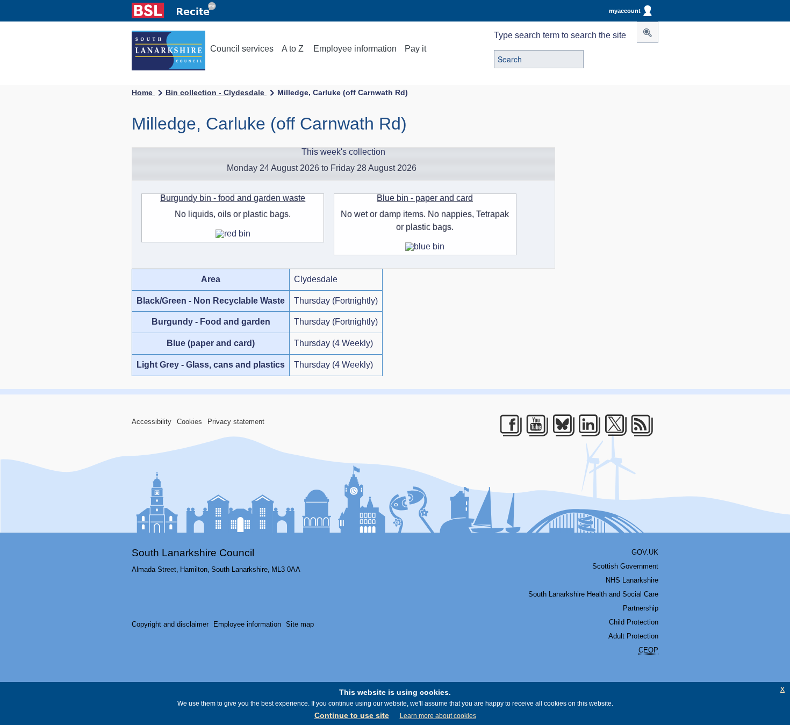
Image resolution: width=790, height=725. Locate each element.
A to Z (293, 48)
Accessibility (151, 422)
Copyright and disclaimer (170, 624)
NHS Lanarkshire (632, 580)
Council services (242, 48)
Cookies (189, 422)
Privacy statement (235, 422)
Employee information (355, 48)
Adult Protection (633, 636)
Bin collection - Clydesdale (216, 92)
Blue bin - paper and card (425, 198)
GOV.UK (644, 552)
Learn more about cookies (438, 716)
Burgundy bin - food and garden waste (232, 198)
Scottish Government (625, 566)
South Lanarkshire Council (193, 552)
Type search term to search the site (560, 35)
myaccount (625, 11)
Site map (300, 624)
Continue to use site (351, 715)
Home (143, 92)
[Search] (647, 32)
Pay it (415, 48)
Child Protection (633, 622)
